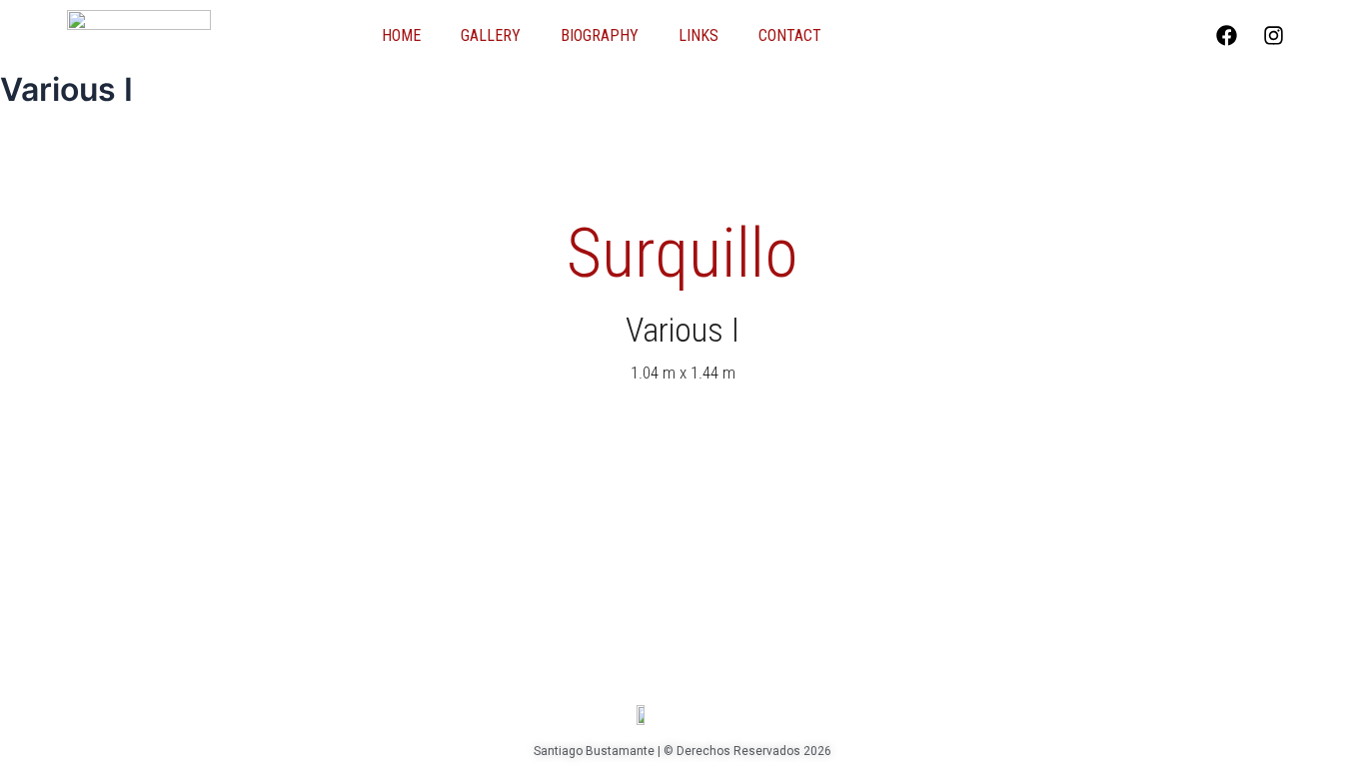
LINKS (698, 35)
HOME (401, 35)
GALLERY (491, 35)
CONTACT (789, 35)
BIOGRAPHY (600, 35)
